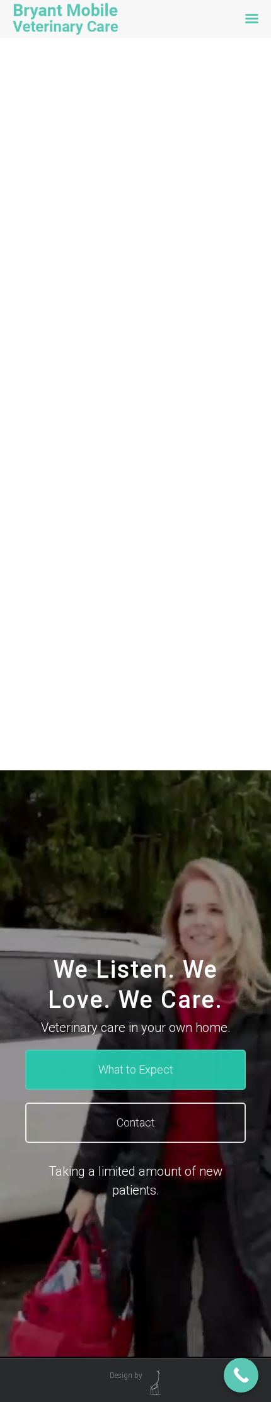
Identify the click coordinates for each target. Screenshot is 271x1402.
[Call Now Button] (241, 1375)
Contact (136, 1122)
